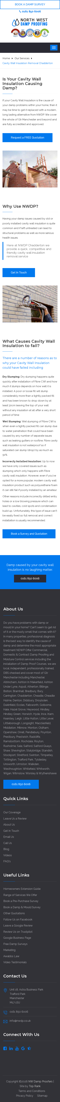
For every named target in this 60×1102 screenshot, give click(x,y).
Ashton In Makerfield (30, 682)
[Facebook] (5, 1048)
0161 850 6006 (31, 11)
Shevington (18, 750)
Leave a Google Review (18, 925)
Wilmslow (18, 773)
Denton (17, 700)
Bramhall (18, 691)
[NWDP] (30, 22)
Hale (6, 709)
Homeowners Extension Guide (21, 888)
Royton (38, 741)
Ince (43, 714)
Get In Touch (19, 272)
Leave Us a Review (15, 818)
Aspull (22, 686)
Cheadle (38, 695)
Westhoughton (12, 768)
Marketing (9, 950)
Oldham (43, 727)
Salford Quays (42, 746)
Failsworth (32, 705)
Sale (19, 746)
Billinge (43, 686)
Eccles (20, 705)
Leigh (18, 718)
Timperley (46, 755)
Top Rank (34, 1086)
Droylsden (41, 700)
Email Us (8, 836)
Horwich (27, 714)
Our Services (22, 58)
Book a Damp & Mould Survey (21, 907)
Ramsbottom (11, 741)
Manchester (37, 677)
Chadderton (24, 695)
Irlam (50, 714)
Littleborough (11, 723)
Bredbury (30, 691)
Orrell (21, 732)
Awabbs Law (11, 956)
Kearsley (8, 718)
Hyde (36, 714)
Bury (40, 691)
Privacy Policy (24, 1095)
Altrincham (10, 682)
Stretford (22, 755)
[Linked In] (11, 1048)
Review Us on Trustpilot (17, 931)
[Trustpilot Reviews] (29, 1048)
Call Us (7, 843)
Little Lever (46, 718)
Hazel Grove (18, 709)
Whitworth (42, 768)
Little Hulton (30, 718)
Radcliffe (34, 736)
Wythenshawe (47, 773)
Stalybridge (33, 750)
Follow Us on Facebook (17, 919)
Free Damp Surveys (15, 944)
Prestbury (9, 736)
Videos (7, 855)
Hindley (44, 709)
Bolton (7, 691)
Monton (32, 727)
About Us (9, 824)
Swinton (34, 755)
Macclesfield (42, 723)
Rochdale (27, 741)
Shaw (6, 750)
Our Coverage (11, 812)
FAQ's (7, 861)
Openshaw (9, 732)
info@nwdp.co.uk (20, 1020)
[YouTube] (17, 1048)
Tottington (9, 759)
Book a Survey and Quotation (29, 533)
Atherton (32, 686)
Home (6, 58)
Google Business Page (17, 937)
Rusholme (9, 746)
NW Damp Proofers (40, 1081)
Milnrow (21, 727)
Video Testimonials (15, 962)
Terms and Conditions (31, 1091)
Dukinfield (9, 705)
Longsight (27, 723)
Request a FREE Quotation (27, 137)
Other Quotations (14, 913)
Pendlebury (32, 732)
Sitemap (42, 1095)
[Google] (23, 1048)
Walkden (33, 764)
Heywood (33, 709)
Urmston (21, 764)
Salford (28, 746)
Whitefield (29, 768)
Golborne (45, 705)
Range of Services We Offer (20, 895)
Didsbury (28, 700)
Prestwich (22, 736)
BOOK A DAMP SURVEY (30, 4)
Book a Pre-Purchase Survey (20, 901)
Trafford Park (25, 759)
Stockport (9, 755)
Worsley (31, 773)
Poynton (45, 732)
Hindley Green (12, 714)
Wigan (7, 773)
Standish (47, 750)
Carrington (9, 695)
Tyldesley (40, 759)
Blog (6, 849)
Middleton (9, 727)
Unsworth (9, 764)
